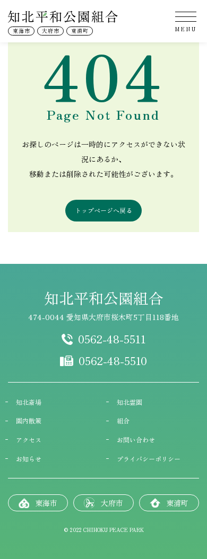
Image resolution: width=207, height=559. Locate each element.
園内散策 (28, 420)
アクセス (28, 440)
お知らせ (28, 459)
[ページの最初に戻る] (185, 239)
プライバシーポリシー (148, 459)
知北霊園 (129, 402)
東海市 (21, 30)
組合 (123, 420)
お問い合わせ (136, 440)
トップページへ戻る (103, 210)
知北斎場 (28, 402)
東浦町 (80, 30)
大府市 (50, 30)
